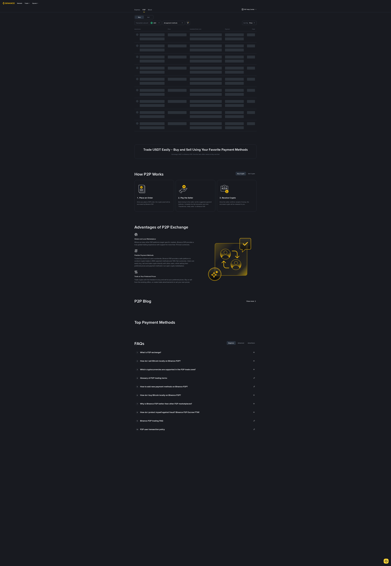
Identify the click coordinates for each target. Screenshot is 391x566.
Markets (19, 3)
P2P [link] (144, 10)
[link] (197, 378)
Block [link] (150, 10)
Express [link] (137, 10)
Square (34, 3)
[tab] (137, 9)
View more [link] (250, 301)
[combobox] (155, 23)
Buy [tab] (139, 17)
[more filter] (188, 23)
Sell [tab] (148, 17)
